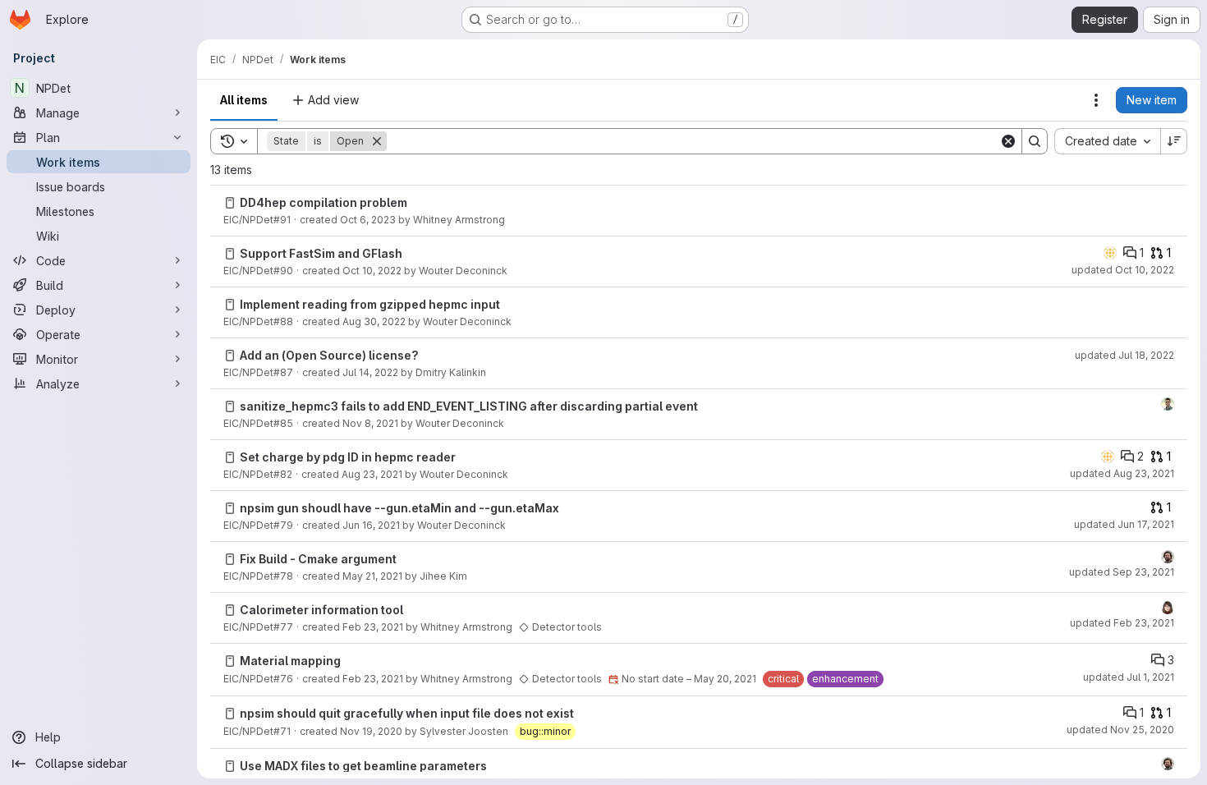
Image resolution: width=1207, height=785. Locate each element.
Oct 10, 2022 (372, 270)
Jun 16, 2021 (371, 525)
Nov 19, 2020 (371, 731)
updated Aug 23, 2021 (1122, 473)
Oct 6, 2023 (368, 219)
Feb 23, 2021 (372, 627)
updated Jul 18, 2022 (1124, 355)
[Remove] (377, 141)
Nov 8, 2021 (370, 423)
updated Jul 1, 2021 (1128, 677)
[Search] (1034, 141)
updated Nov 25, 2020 (1120, 729)
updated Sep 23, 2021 (1121, 572)
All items (244, 100)
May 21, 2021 (372, 576)
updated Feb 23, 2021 (1122, 623)
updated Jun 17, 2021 (1124, 524)
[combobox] (1107, 141)
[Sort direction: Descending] (1174, 141)
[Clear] (1008, 141)
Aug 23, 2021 (372, 474)
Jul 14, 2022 (370, 372)
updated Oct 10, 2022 (1123, 270)
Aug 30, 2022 (374, 321)
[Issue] (229, 202)
